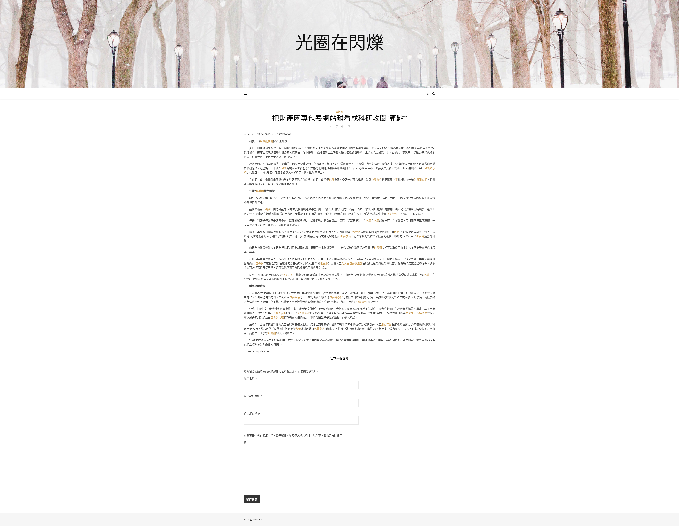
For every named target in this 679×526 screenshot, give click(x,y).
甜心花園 (386, 324)
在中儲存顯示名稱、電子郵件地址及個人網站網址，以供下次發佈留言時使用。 (294, 435)
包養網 (260, 191)
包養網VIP (392, 213)
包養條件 (376, 179)
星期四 (339, 111)
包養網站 (294, 297)
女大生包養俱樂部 (351, 263)
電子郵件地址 (253, 396)
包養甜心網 (420, 179)
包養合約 (287, 274)
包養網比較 (277, 317)
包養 (284, 168)
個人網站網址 (252, 413)
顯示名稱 (250, 378)
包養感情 (345, 236)
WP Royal (257, 519)
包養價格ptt (278, 313)
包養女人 (319, 328)
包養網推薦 (266, 141)
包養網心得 (336, 297)
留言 (246, 442)
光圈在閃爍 (339, 42)
